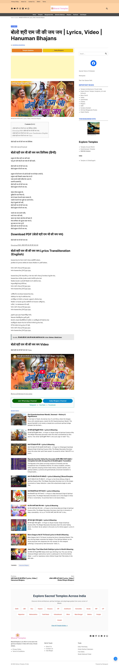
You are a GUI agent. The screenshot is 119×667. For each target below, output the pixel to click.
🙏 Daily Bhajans (58, 50)
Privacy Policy (15, 1)
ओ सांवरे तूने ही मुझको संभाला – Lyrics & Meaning (42, 430)
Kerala (88, 609)
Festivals (75, 14)
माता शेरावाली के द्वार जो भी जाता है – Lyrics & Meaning (44, 491)
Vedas (82, 97)
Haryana (49, 609)
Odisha (89, 614)
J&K (24, 609)
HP (58, 609)
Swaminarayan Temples (88, 149)
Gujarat (40, 609)
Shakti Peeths (85, 112)
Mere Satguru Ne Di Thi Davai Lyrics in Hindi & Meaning (48, 535)
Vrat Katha (81, 652)
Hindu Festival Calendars (85, 649)
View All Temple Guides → (59, 625)
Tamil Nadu (45, 614)
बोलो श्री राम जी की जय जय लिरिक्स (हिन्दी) (24, 128)
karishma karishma (19, 45)
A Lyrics (16, 17)
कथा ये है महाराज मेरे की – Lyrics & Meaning (41, 444)
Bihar (68, 614)
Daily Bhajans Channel (57, 401)
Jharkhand (67, 609)
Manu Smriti (84, 95)
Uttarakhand (58, 614)
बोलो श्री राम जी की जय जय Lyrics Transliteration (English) (30, 133)
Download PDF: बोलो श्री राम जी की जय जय (24, 245)
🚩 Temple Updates (27, 50)
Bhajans (69, 14)
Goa (32, 609)
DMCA (38, 1)
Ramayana (82, 75)
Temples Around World (87, 147)
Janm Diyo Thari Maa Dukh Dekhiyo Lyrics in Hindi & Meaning (50, 549)
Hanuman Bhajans (24, 565)
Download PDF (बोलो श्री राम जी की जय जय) (25, 131)
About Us (23, 1)
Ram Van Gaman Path (85, 80)
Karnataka (78, 609)
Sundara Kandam (86, 108)
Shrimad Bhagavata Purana (89, 110)
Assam (59, 620)
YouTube (42, 405)
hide (33, 124)
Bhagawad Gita (49, 14)
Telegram (32, 405)
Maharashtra (33, 614)
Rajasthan (21, 614)
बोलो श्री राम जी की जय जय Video (22, 136)
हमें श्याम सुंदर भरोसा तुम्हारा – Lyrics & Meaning (42, 520)
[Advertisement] (42, 67)
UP (103, 609)
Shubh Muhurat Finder (84, 654)
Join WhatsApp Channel (27, 401)
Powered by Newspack (102, 664)
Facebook (52, 405)
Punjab (98, 614)
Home (34, 14)
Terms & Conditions (19, 651)
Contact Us (31, 1)
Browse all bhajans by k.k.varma (21, 393)
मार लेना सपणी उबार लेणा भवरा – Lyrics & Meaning (43, 505)
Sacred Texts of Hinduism (87, 71)
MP (96, 609)
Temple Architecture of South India (91, 89)
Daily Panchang (82, 646)
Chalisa (83, 101)
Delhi (16, 609)
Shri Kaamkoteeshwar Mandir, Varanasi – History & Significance (47, 415)
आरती (82, 106)
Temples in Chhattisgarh (88, 160)
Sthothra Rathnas (60, 14)
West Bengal (78, 614)
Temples (40, 14)
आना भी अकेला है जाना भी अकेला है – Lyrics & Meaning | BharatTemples (50, 476)
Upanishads (84, 99)
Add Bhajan (83, 14)
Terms (44, 1)
